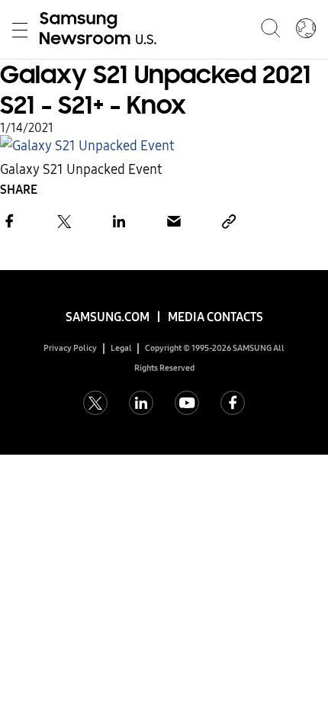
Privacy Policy (70, 348)
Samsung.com (108, 317)
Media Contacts (215, 317)
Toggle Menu (20, 30)
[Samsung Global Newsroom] (306, 29)
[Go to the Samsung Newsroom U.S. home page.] (101, 29)
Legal (121, 348)
